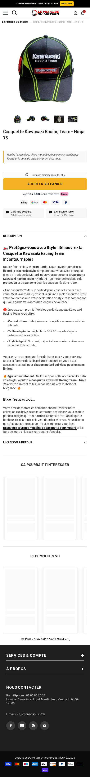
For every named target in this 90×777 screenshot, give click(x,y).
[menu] (5, 12)
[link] (21, 519)
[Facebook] (10, 725)
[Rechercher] (14, 12)
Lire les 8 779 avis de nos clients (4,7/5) (45, 639)
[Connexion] (75, 13)
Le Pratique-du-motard (15, 21)
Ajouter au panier (45, 184)
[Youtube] (44, 725)
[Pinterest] (33, 725)
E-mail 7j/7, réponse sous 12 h (25, 714)
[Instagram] (22, 725)
